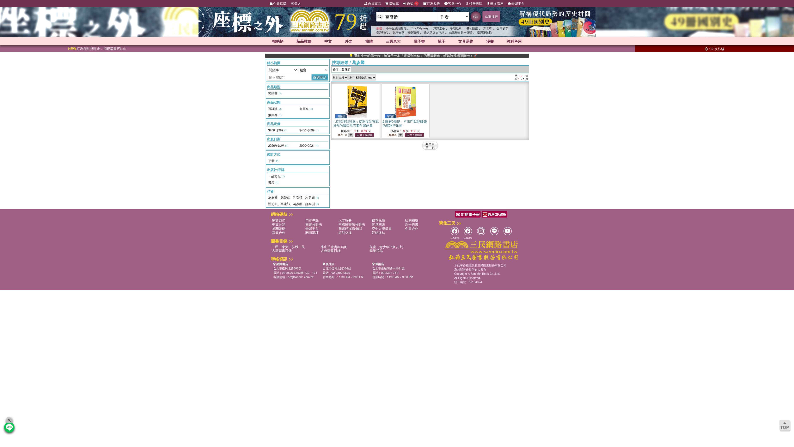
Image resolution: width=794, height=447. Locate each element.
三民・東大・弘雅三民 (288, 246)
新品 (304, 41)
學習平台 (518, 3)
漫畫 (490, 41)
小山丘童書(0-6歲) (334, 246)
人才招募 (345, 220)
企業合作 (411, 228)
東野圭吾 (439, 28)
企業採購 (279, 3)
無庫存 (393, 135)
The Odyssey (419, 28)
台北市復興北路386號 (287, 268)
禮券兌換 (378, 220)
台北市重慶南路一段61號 (388, 268)
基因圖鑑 (472, 28)
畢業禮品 (376, 250)
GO (475, 16)
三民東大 (393, 41)
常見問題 (378, 224)
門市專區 (312, 220)
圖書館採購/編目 (350, 228)
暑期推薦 (456, 28)
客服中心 (454, 3)
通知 (412, 3)
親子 (441, 41)
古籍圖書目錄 (282, 250)
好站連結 (378, 232)
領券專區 (475, 3)
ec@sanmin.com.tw (300, 277)
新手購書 (411, 224)
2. (405, 123)
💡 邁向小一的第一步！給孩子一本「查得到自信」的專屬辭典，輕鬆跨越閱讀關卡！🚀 (393, 56)
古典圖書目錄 (331, 250)
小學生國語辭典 (396, 28)
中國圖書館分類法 (351, 224)
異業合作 (278, 232)
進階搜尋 (491, 16)
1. (356, 123)
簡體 (369, 41)
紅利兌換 (433, 3)
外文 (348, 41)
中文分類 (278, 224)
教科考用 (514, 41)
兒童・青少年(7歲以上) (386, 246)
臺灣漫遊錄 (484, 32)
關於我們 (278, 220)
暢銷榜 (277, 41)
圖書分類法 (313, 224)
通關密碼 (278, 228)
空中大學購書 (382, 228)
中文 (328, 41)
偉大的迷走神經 (434, 32)
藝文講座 (496, 3)
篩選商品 (319, 77)
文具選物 (465, 41)
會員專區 (374, 3)
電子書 (419, 41)
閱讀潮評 (312, 232)
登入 (297, 3)
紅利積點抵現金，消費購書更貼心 (97, 48)
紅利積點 (411, 220)
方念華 (487, 28)
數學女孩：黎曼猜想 (406, 32)
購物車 (394, 3)
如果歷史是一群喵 (460, 32)
